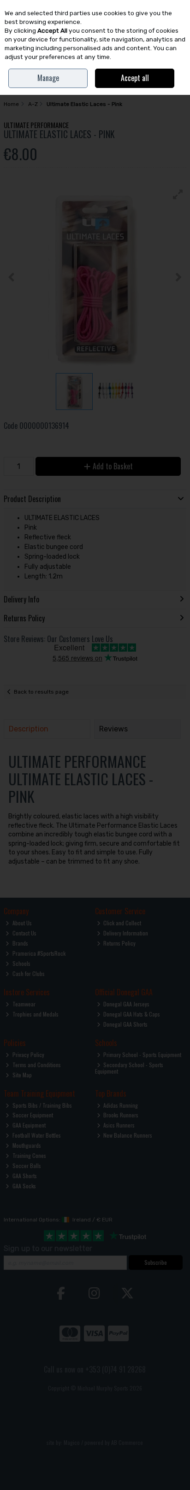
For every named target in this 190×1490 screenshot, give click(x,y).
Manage (48, 77)
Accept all (135, 77)
